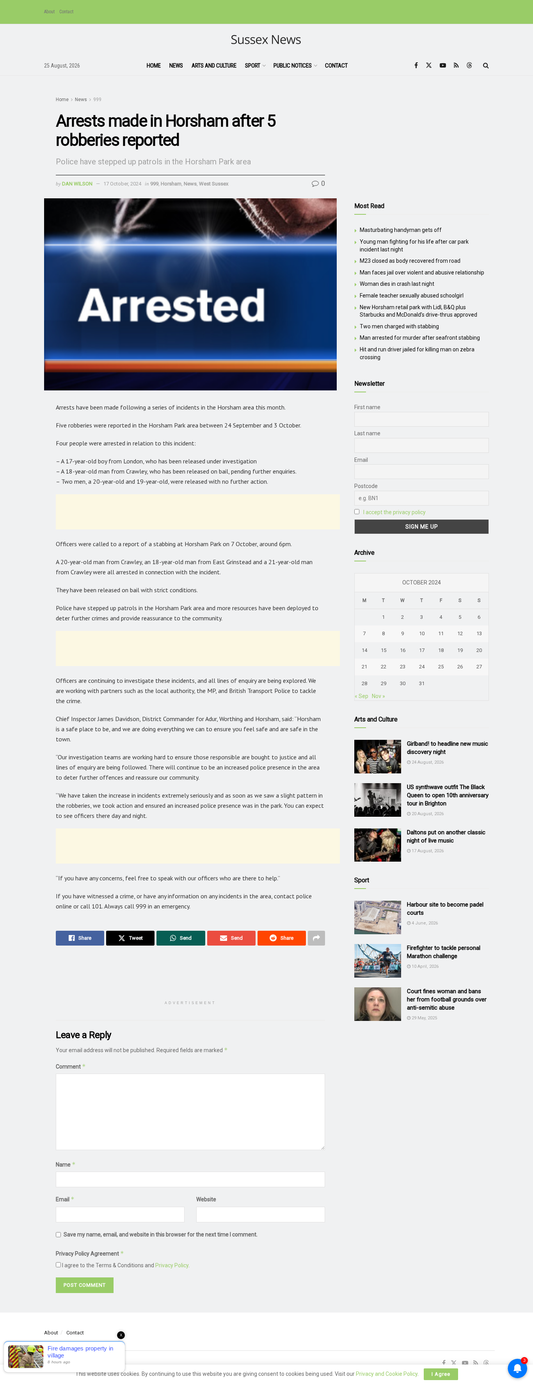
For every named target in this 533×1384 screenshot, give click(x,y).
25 (441, 667)
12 (460, 633)
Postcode (366, 486)
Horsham (171, 184)
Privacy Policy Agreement (90, 1253)
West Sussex (213, 184)
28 (364, 683)
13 (479, 633)
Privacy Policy (171, 1265)
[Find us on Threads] (469, 65)
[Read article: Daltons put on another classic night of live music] (377, 845)
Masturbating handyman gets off (401, 230)
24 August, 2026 (427, 762)
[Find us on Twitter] (429, 65)
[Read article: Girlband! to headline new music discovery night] (377, 756)
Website (206, 1199)
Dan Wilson (77, 184)
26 (460, 667)
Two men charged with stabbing (399, 326)
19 (460, 650)
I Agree (441, 1374)
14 (364, 650)
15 (383, 650)
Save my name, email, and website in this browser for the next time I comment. (161, 1234)
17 (422, 650)
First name (367, 407)
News (176, 65)
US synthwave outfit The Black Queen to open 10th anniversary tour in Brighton (448, 795)
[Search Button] (486, 65)
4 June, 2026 (424, 923)
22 (383, 667)
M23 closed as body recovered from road (410, 261)
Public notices (293, 65)
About (49, 11)
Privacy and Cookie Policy (387, 1374)
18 (441, 650)
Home (154, 65)
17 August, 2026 (427, 850)
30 (402, 683)
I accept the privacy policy (394, 512)
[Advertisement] (198, 511)
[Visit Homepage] (266, 40)
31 (422, 683)
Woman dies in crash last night (397, 284)
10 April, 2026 (424, 966)
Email (65, 1199)
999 (97, 99)
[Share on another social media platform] (316, 938)
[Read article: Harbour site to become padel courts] (377, 917)
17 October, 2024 (122, 184)
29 (383, 683)
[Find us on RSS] (456, 65)
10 (422, 633)
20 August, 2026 (427, 813)
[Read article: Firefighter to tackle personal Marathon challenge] (377, 961)
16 (402, 650)
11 (441, 633)
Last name (367, 433)
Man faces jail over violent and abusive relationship (422, 272)
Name (66, 1164)
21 (364, 667)
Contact (66, 11)
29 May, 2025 (423, 1018)
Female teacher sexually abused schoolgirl (412, 295)
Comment (71, 1066)
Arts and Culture (214, 65)
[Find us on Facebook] (416, 65)
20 (479, 650)
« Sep (361, 696)
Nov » (378, 696)
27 (479, 667)
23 (402, 667)
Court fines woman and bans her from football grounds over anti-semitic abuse (447, 999)
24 (422, 667)
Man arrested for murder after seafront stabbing (420, 338)
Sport (252, 65)
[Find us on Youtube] (443, 65)
